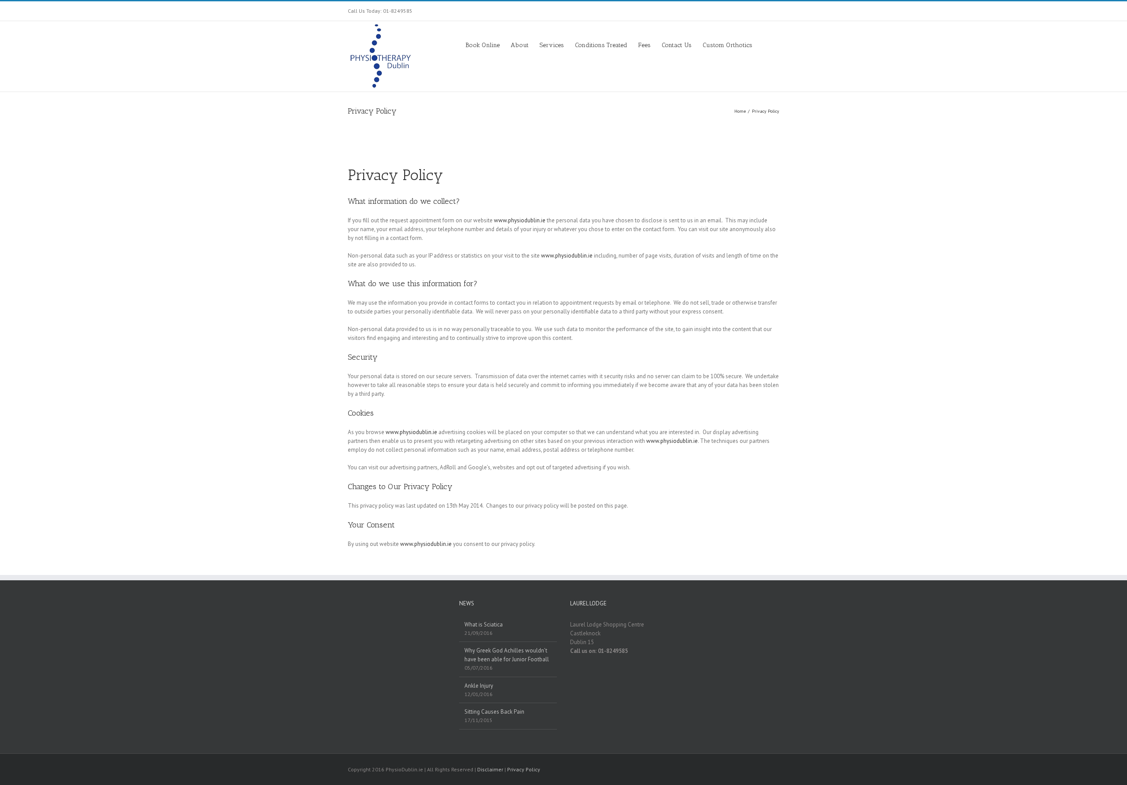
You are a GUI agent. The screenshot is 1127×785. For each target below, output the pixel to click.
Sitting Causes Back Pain (494, 711)
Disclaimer (490, 769)
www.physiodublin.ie (519, 220)
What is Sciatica (483, 624)
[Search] (765, 44)
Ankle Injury (478, 685)
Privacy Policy (523, 769)
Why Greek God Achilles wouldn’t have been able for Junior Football (506, 655)
